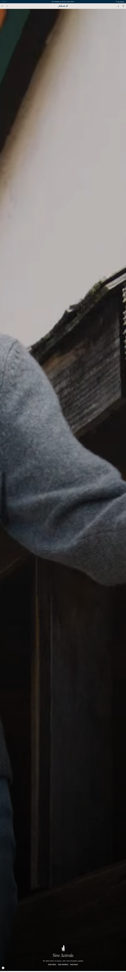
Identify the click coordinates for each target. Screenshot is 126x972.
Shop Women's (63, 964)
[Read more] (63, 1)
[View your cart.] (122, 6)
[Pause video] (3, 968)
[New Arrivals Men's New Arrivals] (63, 490)
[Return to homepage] (62, 6)
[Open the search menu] (7, 6)
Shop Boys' (74, 964)
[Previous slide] (2, 1)
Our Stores (121, 1)
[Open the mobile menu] (3, 6)
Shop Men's (52, 964)
